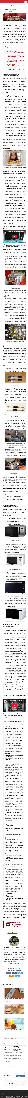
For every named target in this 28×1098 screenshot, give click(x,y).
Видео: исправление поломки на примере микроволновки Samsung (16, 54)
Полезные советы (15, 5)
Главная (5, 1094)
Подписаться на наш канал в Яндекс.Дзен (16, 924)
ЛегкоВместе (19, 1097)
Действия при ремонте (13, 59)
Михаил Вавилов (12, 933)
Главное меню (6, 5)
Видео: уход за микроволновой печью (16, 66)
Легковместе (5, 2)
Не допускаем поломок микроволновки (15, 63)
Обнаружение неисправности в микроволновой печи (15, 57)
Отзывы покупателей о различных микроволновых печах (15, 68)
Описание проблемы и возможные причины (15, 50)
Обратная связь (19, 1094)
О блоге (11, 1094)
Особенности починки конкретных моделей (15, 61)
